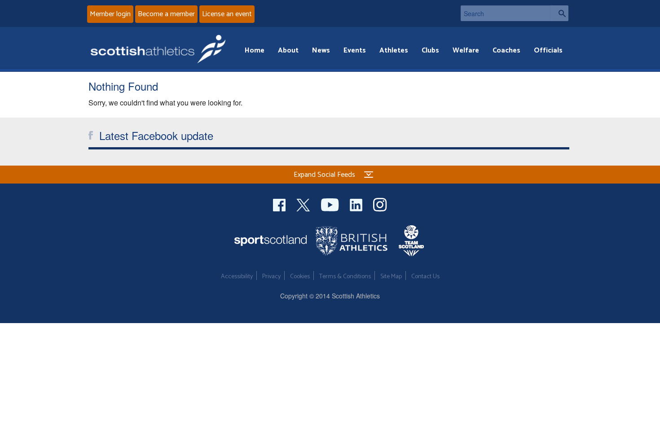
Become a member (166, 14)
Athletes (393, 50)
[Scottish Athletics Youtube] (331, 203)
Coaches (506, 50)
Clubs (430, 50)
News (321, 50)
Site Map (391, 276)
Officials (548, 50)
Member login (110, 14)
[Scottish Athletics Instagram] (380, 203)
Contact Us (425, 276)
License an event (227, 14)
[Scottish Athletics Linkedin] (357, 203)
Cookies (300, 276)
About (288, 50)
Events (354, 50)
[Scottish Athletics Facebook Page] (280, 203)
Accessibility (237, 276)
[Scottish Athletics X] (304, 203)
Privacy (271, 276)
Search (559, 13)
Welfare (466, 50)
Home (254, 50)
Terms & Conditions (345, 276)
